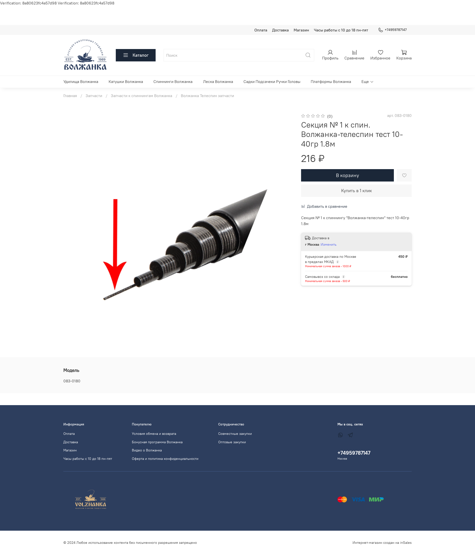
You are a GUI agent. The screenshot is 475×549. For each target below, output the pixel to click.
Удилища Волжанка (80, 81)
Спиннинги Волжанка (172, 81)
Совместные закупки (235, 433)
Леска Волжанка (218, 81)
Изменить (328, 244)
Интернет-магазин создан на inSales (382, 542)
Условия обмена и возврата (154, 433)
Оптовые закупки (232, 442)
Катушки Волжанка (126, 81)
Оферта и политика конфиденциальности (165, 458)
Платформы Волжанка (331, 81)
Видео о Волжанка (147, 450)
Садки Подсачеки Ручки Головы (271, 81)
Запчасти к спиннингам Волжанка (141, 95)
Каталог (141, 55)
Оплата (260, 29)
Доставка (280, 29)
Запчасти (94, 95)
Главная (70, 95)
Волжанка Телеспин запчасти (207, 95)
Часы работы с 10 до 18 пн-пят (341, 29)
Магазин (301, 29)
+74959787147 (396, 29)
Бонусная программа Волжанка (157, 442)
